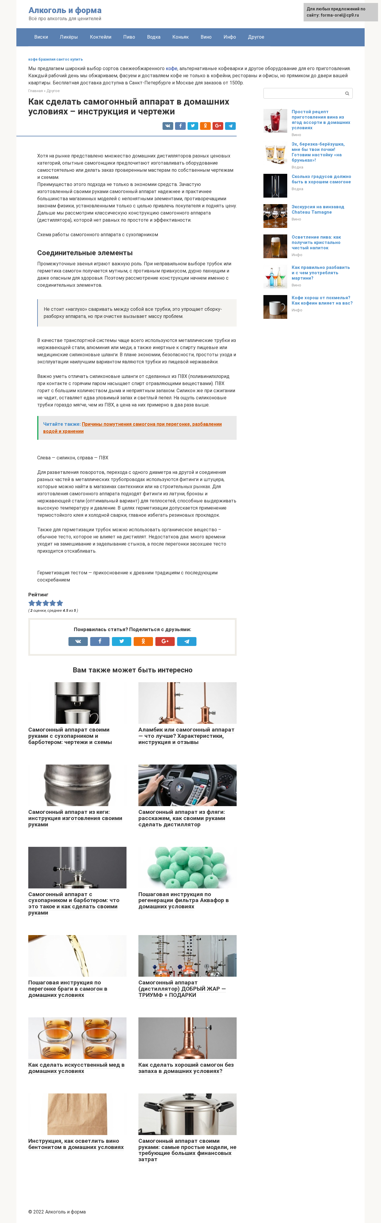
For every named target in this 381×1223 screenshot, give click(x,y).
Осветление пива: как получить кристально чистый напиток (316, 242)
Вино (206, 37)
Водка (153, 37)
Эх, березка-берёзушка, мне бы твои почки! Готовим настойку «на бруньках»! (318, 152)
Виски (41, 37)
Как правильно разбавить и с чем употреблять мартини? (321, 273)
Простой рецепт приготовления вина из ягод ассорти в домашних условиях (321, 119)
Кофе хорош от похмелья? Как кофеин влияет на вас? (322, 300)
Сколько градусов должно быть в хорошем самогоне (321, 179)
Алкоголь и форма (65, 10)
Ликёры (69, 37)
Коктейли (100, 37)
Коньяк (180, 37)
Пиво (129, 37)
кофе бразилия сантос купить (55, 59)
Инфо (230, 37)
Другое (256, 37)
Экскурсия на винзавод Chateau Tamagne (318, 209)
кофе (171, 68)
